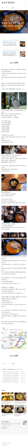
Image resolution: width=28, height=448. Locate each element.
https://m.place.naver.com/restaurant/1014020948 (12, 50)
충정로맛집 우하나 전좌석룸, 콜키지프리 (10, 42)
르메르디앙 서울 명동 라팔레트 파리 (9, 52)
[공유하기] (6, 364)
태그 (7, 7)
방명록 (12, 7)
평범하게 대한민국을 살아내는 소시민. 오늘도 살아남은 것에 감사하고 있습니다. (11, 424)
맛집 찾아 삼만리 (11, 369)
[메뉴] (25, 3)
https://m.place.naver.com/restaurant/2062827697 (13, 40)
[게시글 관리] (8, 364)
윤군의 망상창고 (8, 3)
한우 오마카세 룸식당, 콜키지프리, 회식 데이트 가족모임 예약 (9, 44)
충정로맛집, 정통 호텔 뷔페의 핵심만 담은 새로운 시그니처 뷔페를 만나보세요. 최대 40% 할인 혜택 (9, 54)
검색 (22, 3)
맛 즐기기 (5, 369)
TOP (25, 444)
